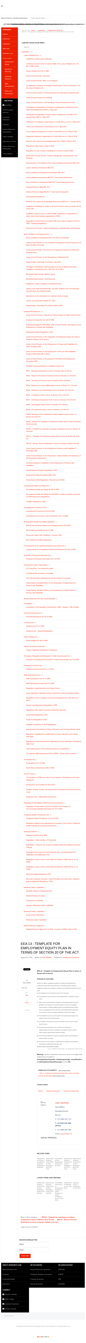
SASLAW (61, 1269)
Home (33, 30)
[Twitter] (44, 1141)
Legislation (41, 30)
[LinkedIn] (46, 1141)
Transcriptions (8, 154)
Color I (38, 1336)
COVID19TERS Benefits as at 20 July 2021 (68, 1185)
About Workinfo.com (9, 1269)
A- (80, 34)
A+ (75, 34)
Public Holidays (8, 137)
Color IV (44, 1336)
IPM (59, 1279)
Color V (46, 1336)
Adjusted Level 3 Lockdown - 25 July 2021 (77, 1185)
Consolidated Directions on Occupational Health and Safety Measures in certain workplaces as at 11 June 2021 (59, 1191)
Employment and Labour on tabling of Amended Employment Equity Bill (41, 1163)
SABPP (60, 1274)
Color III (42, 1336)
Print (26, 995)
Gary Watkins (47, 957)
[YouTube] (48, 1141)
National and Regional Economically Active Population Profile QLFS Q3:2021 (41, 1188)
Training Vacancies (37, 1279)
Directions (6, 1284)
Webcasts (6, 48)
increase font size (31, 987)
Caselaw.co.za (8, 53)
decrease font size (29, 987)
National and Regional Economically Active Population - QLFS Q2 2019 (50, 1164)
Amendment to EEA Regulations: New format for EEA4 (59, 1162)
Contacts (5, 1274)
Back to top (9, 1316)
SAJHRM (61, 1284)
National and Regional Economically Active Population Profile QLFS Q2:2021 (50, 1188)
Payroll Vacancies (36, 1284)
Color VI (48, 1336)
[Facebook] (41, 1141)
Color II (40, 1336)
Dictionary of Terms (9, 141)
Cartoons (6, 124)
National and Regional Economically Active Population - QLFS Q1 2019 (68, 1164)
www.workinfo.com (66, 1134)
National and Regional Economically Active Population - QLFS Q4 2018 (77, 1164)
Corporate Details (8, 1279)
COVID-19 (6, 39)
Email (27, 1003)
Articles (5, 34)
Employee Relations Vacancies (41, 1274)
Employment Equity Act (55, 30)
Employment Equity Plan (71, 1091)
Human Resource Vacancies (40, 1269)
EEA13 (40, 1091)
